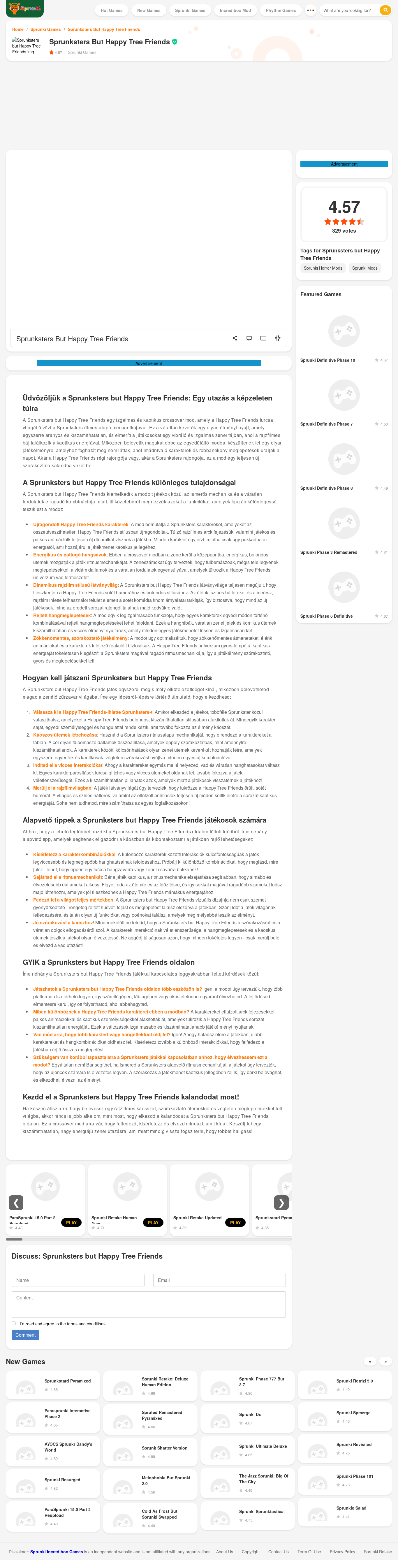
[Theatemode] (263, 338)
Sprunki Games (46, 29)
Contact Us (278, 1551)
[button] (16, 1202)
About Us (224, 1551)
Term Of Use (309, 1551)
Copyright (251, 1551)
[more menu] (310, 10)
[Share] (234, 338)
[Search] (385, 10)
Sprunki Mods (365, 268)
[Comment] (249, 338)
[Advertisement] (199, 104)
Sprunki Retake (378, 1551)
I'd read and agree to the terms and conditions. (63, 1324)
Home (18, 29)
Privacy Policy (342, 1551)
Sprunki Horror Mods (323, 268)
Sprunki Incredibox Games (56, 1551)
